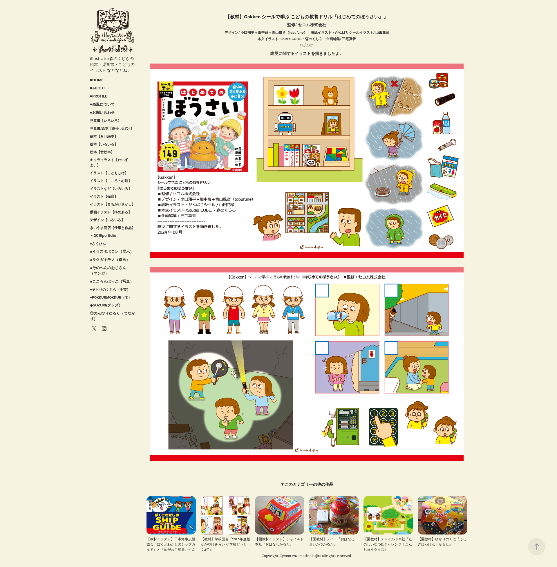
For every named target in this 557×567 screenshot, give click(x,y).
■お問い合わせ (102, 112)
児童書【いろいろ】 (105, 120)
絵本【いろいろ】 (104, 144)
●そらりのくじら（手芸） (110, 289)
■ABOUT (97, 88)
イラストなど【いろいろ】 (111, 188)
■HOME (97, 80)
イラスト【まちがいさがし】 (112, 204)
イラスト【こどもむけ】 (109, 172)
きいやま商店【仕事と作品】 (112, 227)
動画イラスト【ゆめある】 (111, 212)
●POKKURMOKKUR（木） (111, 297)
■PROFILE (98, 96)
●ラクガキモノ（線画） (110, 259)
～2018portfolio (103, 235)
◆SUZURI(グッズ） (106, 305)
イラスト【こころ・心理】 (111, 180)
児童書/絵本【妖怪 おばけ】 (112, 128)
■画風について (102, 104)
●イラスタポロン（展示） (112, 251)
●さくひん (98, 243)
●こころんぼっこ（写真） (112, 281)
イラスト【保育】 (104, 196)
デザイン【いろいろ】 (107, 219)
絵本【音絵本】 (102, 151)
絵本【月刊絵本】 (104, 136)
